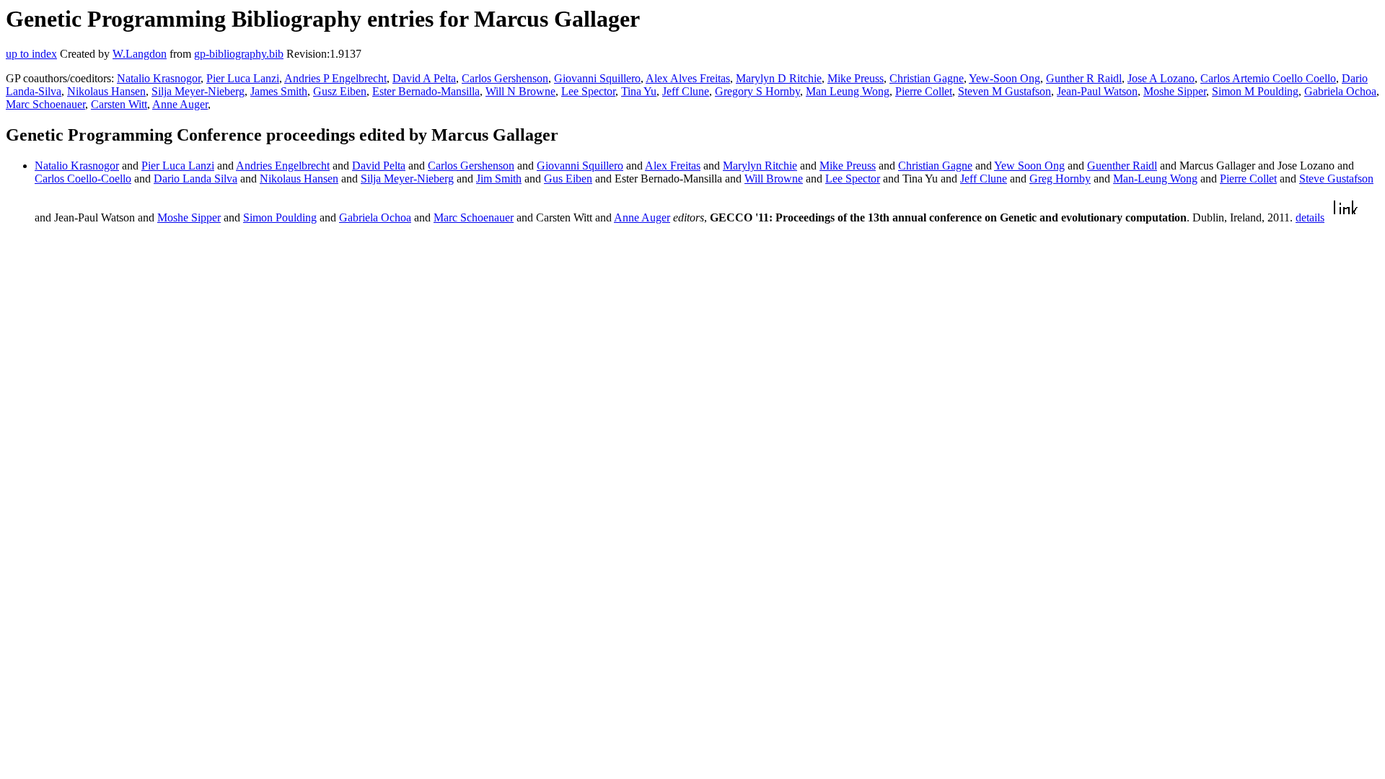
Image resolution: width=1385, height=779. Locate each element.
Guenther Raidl (1122, 165)
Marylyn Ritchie (760, 165)
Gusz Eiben (339, 91)
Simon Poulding (280, 217)
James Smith (278, 91)
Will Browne (773, 178)
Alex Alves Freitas (688, 78)
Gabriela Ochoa (1340, 91)
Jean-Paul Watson (1097, 91)
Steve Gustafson (1336, 178)
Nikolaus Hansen (106, 91)
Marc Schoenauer (45, 104)
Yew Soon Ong (1029, 165)
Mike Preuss (855, 78)
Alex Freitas (672, 165)
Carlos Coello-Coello (83, 178)
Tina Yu (638, 91)
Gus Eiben (568, 178)
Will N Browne (520, 91)
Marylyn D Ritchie (779, 78)
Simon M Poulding (1255, 91)
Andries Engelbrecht (283, 165)
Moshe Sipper (1174, 91)
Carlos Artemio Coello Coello (1268, 78)
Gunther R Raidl (1084, 78)
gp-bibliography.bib (238, 54)
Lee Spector (588, 91)
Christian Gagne (926, 78)
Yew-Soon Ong (1004, 78)
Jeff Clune (685, 91)
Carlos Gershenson (505, 78)
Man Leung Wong (847, 91)
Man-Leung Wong (1155, 178)
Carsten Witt (119, 104)
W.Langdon (140, 54)
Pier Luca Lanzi (242, 78)
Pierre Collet (923, 91)
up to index (31, 54)
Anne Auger (180, 104)
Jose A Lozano (1161, 78)
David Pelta (378, 165)
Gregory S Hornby (757, 91)
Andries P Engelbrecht (335, 78)
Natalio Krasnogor (159, 78)
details (1310, 217)
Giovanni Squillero (597, 78)
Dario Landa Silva (195, 178)
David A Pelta (424, 78)
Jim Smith (499, 178)
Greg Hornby (1060, 178)
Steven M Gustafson (1004, 91)
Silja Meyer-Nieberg (198, 91)
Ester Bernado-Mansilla (426, 91)
